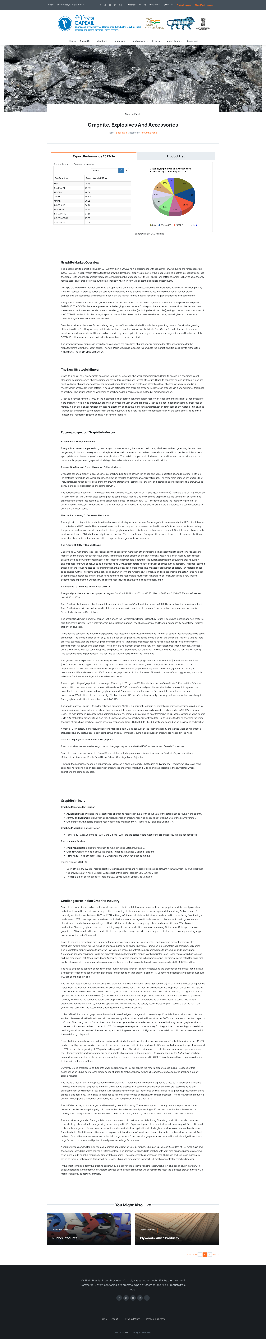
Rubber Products (64, 1238)
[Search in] (126, 170)
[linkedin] (115, 5)
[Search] (121, 170)
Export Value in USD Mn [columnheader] (97, 178)
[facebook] (100, 5)
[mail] (120, 5)
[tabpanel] (133, 206)
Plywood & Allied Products (159, 1238)
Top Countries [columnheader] (61, 178)
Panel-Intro (121, 132)
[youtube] (110, 5)
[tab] (93, 156)
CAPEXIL (127, 1332)
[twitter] (105, 5)
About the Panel (149, 132)
